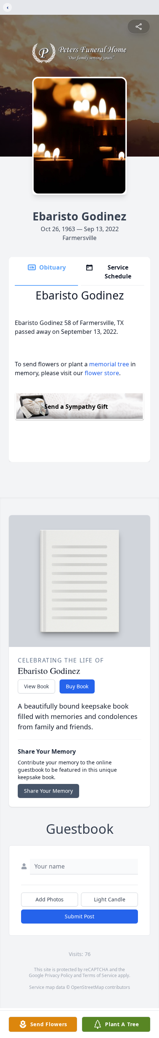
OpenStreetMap (87, 987)
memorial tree (109, 364)
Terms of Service (99, 975)
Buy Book (77, 686)
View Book (36, 686)
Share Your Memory (48, 790)
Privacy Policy (58, 975)
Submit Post (79, 916)
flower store (102, 373)
